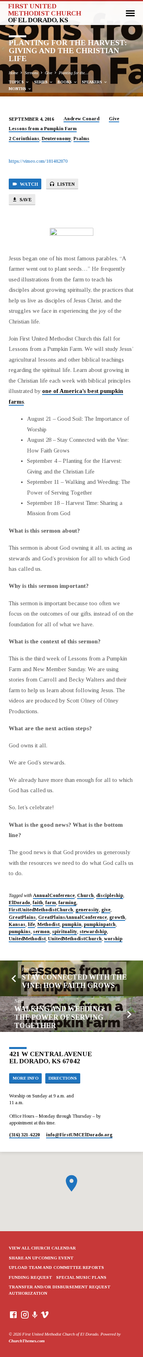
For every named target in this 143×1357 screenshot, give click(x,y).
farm (50, 902)
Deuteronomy (56, 138)
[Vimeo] (44, 1315)
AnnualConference (54, 895)
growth (117, 917)
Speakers (92, 82)
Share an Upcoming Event (41, 1257)
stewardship (93, 931)
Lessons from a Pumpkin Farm (43, 128)
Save (25, 199)
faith (38, 902)
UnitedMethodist (27, 938)
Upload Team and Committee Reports (56, 1267)
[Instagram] (24, 1315)
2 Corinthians (24, 138)
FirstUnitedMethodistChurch (41, 909)
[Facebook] (13, 1315)
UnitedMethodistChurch (75, 938)
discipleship (109, 895)
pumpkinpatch (100, 924)
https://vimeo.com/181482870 (38, 161)
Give (48, 73)
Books (65, 82)
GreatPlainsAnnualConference (72, 917)
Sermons (31, 73)
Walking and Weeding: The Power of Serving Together (59, 1017)
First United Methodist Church (44, 13)
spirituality (64, 931)
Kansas (17, 924)
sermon (41, 931)
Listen (65, 184)
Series (41, 82)
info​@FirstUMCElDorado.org (79, 1135)
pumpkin (71, 924)
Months (18, 89)
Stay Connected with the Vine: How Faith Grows (74, 981)
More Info (26, 1078)
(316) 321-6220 (24, 1135)
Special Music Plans (81, 1277)
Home (13, 73)
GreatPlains (22, 917)
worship (113, 938)
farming (67, 902)
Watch (28, 184)
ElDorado (19, 902)
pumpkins (20, 931)
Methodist (48, 924)
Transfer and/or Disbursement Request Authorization (59, 1289)
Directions (62, 1078)
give (105, 909)
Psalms (81, 138)
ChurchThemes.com (26, 1340)
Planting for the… (73, 73)
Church (85, 895)
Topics (17, 82)
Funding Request (30, 1277)
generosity (87, 909)
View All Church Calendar (42, 1247)
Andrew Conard (81, 118)
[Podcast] (35, 1315)
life (31, 924)
